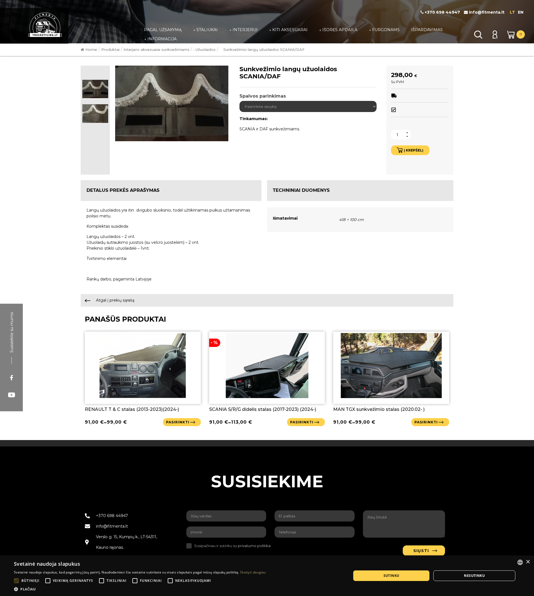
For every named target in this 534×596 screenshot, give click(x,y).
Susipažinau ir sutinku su (232, 545)
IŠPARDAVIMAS (427, 29)
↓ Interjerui (243, 29)
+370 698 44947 (442, 12)
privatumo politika (254, 545)
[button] (140, 589)
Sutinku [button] (391, 575)
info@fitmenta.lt (486, 12)
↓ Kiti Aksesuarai (288, 29)
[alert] (267, 575)
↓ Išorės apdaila (338, 29)
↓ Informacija (160, 38)
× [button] (528, 562)
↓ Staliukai (205, 29)
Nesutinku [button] (474, 575)
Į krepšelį (413, 150)
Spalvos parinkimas (262, 96)
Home (91, 49)
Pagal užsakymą (163, 29)
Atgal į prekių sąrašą (114, 300)
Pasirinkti (177, 422)
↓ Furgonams (384, 29)
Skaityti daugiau (253, 572)
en (520, 12)
